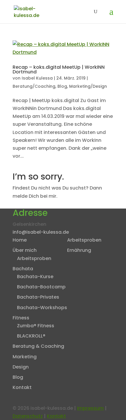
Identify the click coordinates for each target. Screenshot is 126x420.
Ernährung (79, 250)
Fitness (21, 317)
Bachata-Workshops (42, 307)
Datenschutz (28, 416)
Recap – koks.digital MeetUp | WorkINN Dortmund (59, 69)
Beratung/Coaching (34, 86)
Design (21, 367)
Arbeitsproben (34, 258)
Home (20, 240)
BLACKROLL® (31, 336)
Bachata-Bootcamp (41, 286)
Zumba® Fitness (35, 325)
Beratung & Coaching (38, 346)
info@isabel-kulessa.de (41, 232)
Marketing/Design (88, 86)
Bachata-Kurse (35, 276)
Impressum (90, 408)
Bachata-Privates (38, 297)
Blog (62, 86)
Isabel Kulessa (37, 78)
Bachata (23, 268)
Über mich (25, 250)
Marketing (25, 356)
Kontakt (22, 387)
